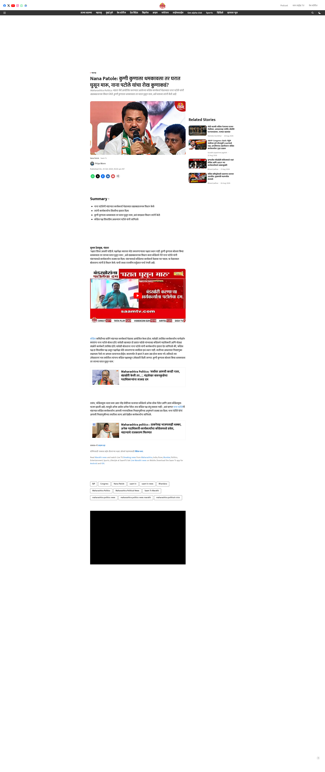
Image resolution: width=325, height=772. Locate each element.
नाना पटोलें (178, 407)
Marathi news (101, 457)
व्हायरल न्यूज (232, 13)
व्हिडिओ (220, 13)
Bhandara (163, 484)
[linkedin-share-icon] (108, 177)
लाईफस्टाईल (178, 13)
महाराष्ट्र (99, 13)
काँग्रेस (93, 339)
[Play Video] (137, 296)
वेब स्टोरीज (313, 5)
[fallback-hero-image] (198, 131)
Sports (209, 13)
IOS (102, 463)
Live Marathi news (139, 460)
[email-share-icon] (113, 177)
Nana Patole (119, 484)
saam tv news (147, 484)
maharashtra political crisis (168, 497)
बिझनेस (145, 13)
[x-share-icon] (98, 177)
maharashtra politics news (103, 497)
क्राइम (155, 13)
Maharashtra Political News (127, 490)
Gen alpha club (195, 13)
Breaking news (129, 457)
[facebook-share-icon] (103, 177)
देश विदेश (134, 13)
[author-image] (92, 164)
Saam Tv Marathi (152, 490)
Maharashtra (146, 457)
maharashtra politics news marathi (136, 497)
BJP (93, 484)
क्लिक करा (139, 451)
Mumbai (166, 457)
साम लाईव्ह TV (298, 5)
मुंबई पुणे (109, 13)
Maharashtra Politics (101, 490)
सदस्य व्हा (101, 445)
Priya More (100, 163)
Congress (104, 484)
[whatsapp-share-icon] (93, 177)
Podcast (284, 5)
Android (93, 463)
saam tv (133, 484)
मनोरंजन (165, 13)
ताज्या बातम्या (86, 13)
